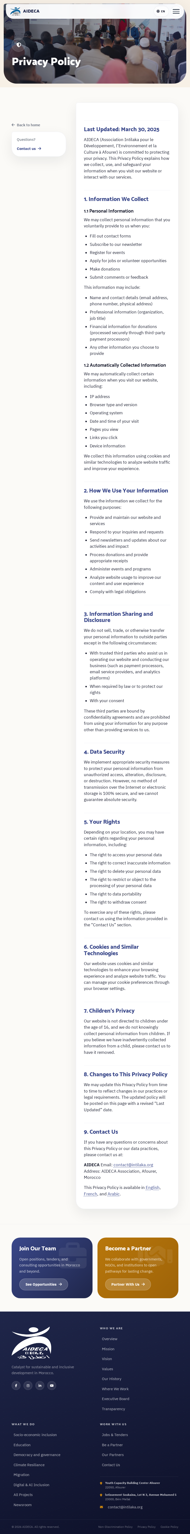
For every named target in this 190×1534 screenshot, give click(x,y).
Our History (111, 1378)
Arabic (114, 1194)
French (90, 1194)
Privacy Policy (147, 1527)
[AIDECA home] (51, 1343)
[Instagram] (28, 1385)
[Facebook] (16, 1385)
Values (107, 1369)
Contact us (26, 148)
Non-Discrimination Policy (115, 1527)
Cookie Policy (169, 1527)
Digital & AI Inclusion (31, 1484)
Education (22, 1445)
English (153, 1187)
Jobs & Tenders (115, 1434)
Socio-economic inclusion (35, 1434)
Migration (21, 1474)
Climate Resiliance (29, 1464)
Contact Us (111, 1464)
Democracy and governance (37, 1454)
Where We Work (115, 1389)
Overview (110, 1338)
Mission (108, 1349)
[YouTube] (51, 1385)
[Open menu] (176, 11)
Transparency (113, 1408)
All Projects (23, 1494)
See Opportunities (41, 1284)
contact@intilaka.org (133, 1165)
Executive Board (115, 1398)
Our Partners (113, 1454)
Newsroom (23, 1504)
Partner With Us (125, 1284)
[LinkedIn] (39, 1385)
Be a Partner (112, 1445)
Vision (107, 1358)
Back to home (28, 125)
